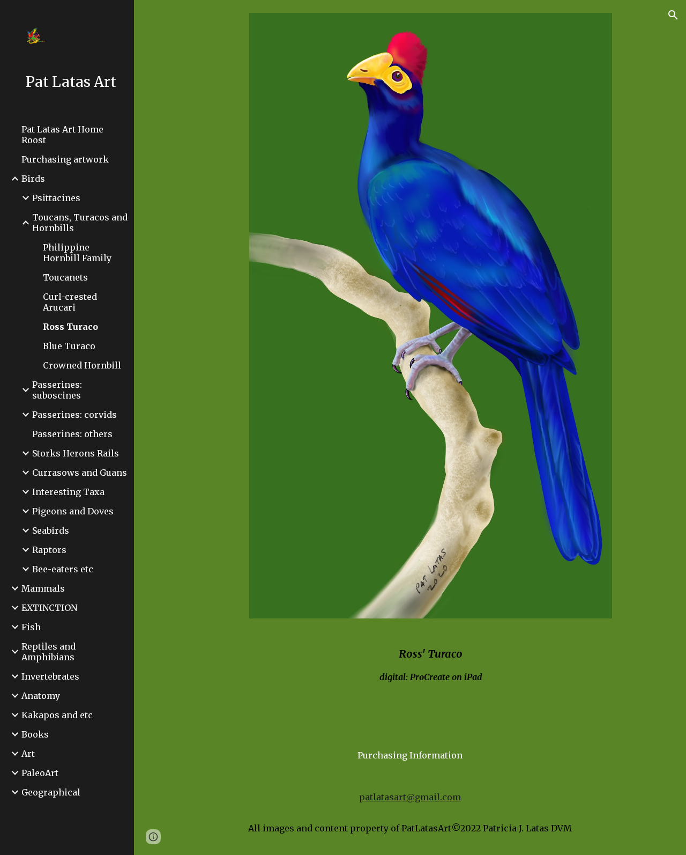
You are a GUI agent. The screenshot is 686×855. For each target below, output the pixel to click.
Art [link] (28, 753)
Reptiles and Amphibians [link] (48, 651)
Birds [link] (33, 178)
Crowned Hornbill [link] (82, 365)
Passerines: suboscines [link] (57, 390)
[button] (673, 15)
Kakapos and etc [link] (57, 715)
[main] (430, 669)
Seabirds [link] (50, 530)
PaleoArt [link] (39, 773)
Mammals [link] (43, 588)
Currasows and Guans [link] (79, 472)
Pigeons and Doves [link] (73, 511)
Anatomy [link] (40, 695)
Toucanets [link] (65, 277)
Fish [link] (31, 627)
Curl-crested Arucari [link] (70, 302)
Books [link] (35, 734)
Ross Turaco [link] (70, 326)
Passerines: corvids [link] (74, 414)
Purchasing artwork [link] (65, 159)
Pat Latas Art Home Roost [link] (62, 134)
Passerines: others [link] (72, 434)
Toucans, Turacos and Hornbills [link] (80, 222)
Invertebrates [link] (50, 676)
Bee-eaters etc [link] (62, 569)
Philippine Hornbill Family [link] (77, 252)
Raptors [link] (49, 549)
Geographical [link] (50, 792)
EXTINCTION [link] (49, 607)
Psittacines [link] (56, 198)
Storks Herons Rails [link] (75, 453)
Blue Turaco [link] (69, 346)
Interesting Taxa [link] (68, 492)
